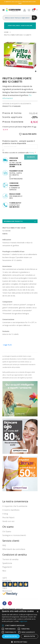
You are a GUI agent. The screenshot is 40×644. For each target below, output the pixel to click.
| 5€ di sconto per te (16, 1)
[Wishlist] (29, 10)
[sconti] (20, 473)
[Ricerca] (34, 17)
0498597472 (8, 1)
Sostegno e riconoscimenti (14, 535)
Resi (4, 571)
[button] (36, 71)
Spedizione (7, 563)
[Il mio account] (24, 10)
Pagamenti (7, 567)
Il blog (5, 514)
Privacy (31, 152)
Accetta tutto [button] (11, 636)
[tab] (20, 221)
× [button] (37, 612)
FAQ (4, 545)
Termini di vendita (10, 559)
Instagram (10, 603)
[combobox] (17, 18)
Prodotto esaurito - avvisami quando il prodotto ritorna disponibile (18, 142)
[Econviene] (13, 10)
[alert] (20, 626)
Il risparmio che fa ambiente (14, 506)
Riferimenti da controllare (13, 549)
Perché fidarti (8, 517)
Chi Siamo (6, 531)
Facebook (4, 603)
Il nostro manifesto (11, 510)
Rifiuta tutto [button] (29, 636)
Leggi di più (7, 345)
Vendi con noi (8, 521)
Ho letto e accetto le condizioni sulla (18, 152)
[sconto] (20, 436)
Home (6, 32)
